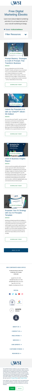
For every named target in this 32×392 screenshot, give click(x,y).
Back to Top (16, 250)
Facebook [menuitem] (9, 294)
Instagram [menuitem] (22, 294)
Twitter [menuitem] (12, 294)
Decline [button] (20, 388)
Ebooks (8, 29)
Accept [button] (12, 388)
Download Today (16, 84)
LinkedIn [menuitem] (16, 294)
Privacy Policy (14, 378)
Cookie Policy (23, 378)
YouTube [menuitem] (19, 294)
